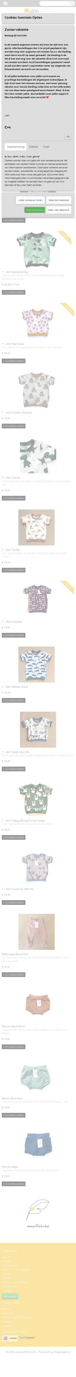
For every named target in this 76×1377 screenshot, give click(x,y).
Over (46, 146)
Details (33, 146)
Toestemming (15, 146)
